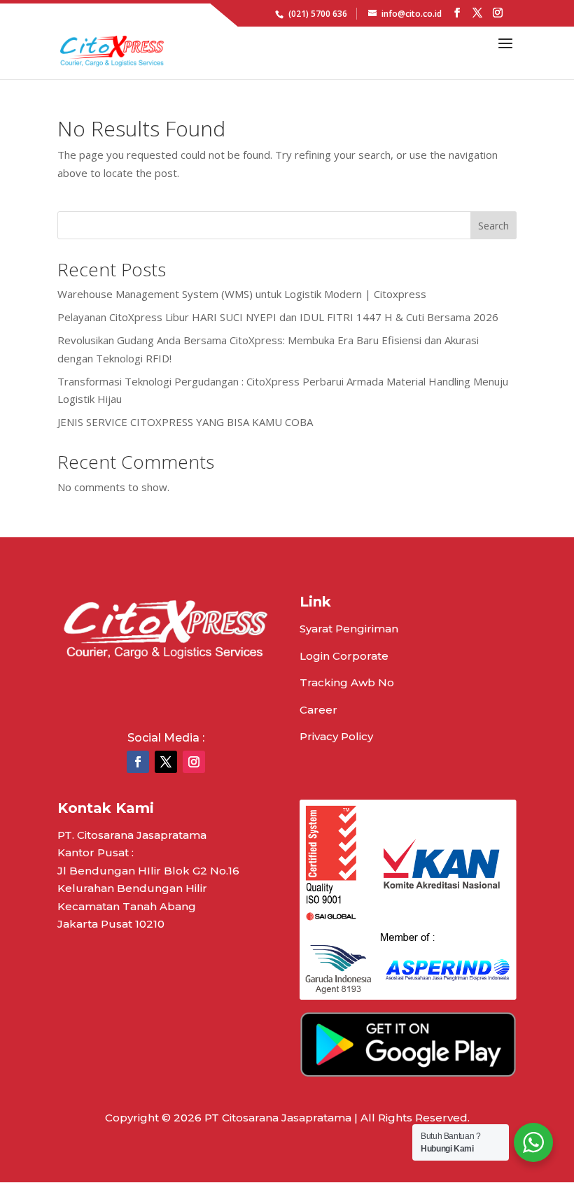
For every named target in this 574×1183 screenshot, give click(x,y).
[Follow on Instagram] (194, 762)
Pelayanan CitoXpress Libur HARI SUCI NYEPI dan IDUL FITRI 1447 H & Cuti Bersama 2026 (277, 317)
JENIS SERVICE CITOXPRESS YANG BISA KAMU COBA (185, 422)
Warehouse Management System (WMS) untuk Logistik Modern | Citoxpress (241, 294)
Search (493, 225)
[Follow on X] (166, 762)
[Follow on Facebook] (138, 762)
